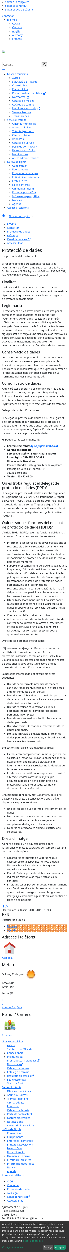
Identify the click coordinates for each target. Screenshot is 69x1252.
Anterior (7, 1007)
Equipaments (15, 1137)
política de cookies (33, 1240)
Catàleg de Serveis (18, 1110)
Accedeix (7, 957)
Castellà (17, 27)
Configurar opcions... (13, 1247)
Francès (17, 39)
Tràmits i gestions (18, 1098)
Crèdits (11, 224)
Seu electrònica (16, 1079)
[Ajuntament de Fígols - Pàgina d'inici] (22, 56)
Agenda (11, 930)
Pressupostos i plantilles (22, 1060)
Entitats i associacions (20, 1144)
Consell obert (15, 1053)
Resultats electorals (19, 1076)
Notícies (12, 926)
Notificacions (15, 1121)
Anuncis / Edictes (17, 1095)
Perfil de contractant (19, 1114)
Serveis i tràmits (11, 1087)
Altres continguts (19, 216)
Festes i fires (14, 1148)
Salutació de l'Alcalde (19, 1049)
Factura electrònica (18, 1118)
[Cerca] (44, 64)
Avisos (11, 1045)
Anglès (16, 31)
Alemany (17, 35)
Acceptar (60, 1247)
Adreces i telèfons (13, 1175)
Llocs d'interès (16, 1152)
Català (16, 23)
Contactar (8, 16)
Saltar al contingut (16, 5)
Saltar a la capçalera (17, 2)
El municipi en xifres (19, 1160)
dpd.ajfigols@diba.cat (44, 446)
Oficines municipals (19, 1091)
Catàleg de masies (18, 1068)
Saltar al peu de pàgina (19, 9)
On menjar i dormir (18, 1156)
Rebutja (48, 1247)
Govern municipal (12, 1041)
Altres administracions (20, 1125)
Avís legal (12, 235)
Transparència (15, 1083)
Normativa (13, 1064)
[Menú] (3, 70)
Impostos (13, 1106)
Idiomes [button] (12, 19)
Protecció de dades (18, 231)
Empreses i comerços (20, 1141)
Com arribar (14, 1133)
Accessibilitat (15, 243)
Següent (17, 1007)
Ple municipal (15, 1056)
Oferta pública (16, 1102)
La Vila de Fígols (11, 1129)
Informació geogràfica (20, 1163)
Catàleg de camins (18, 1072)
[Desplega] (33, 216)
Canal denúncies (17, 239)
